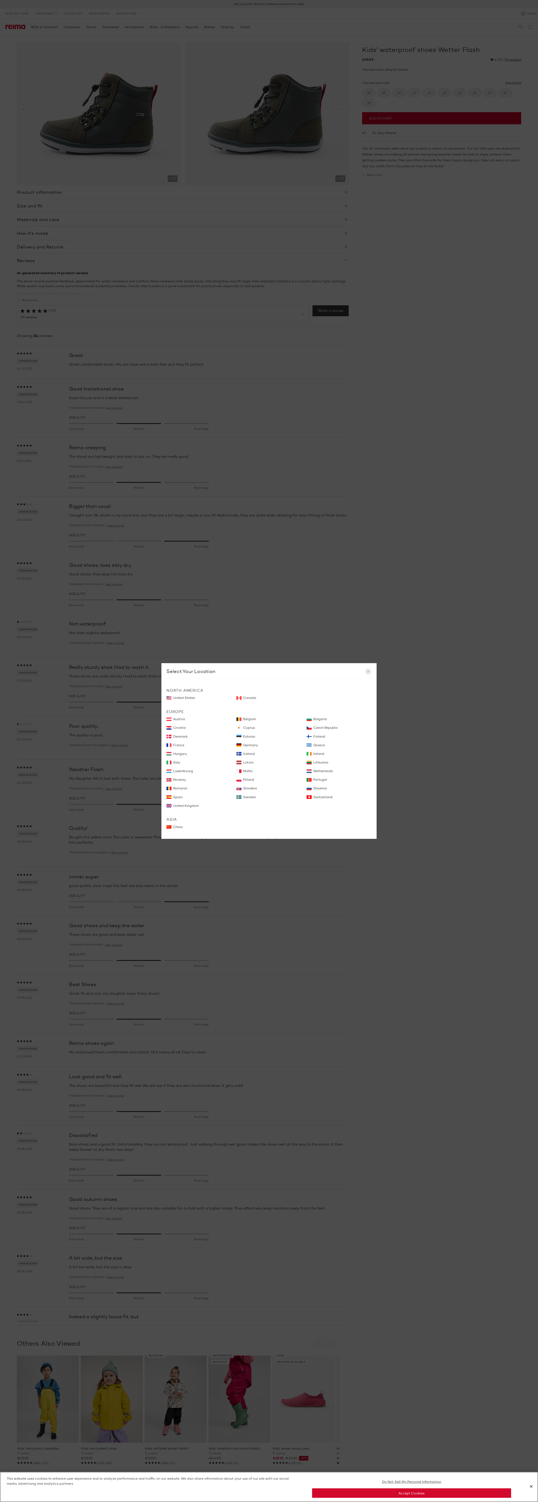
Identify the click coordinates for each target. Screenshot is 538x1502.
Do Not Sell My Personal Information (411, 1482)
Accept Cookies (411, 1493)
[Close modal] (368, 671)
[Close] (531, 1486)
